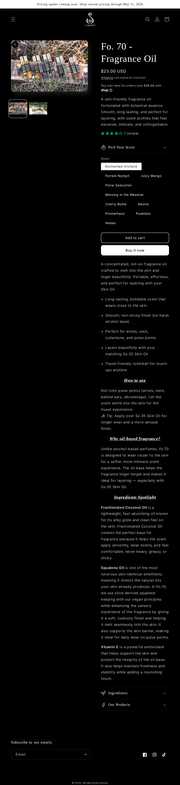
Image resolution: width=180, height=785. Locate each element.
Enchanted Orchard (121, 166)
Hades (110, 223)
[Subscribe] (85, 754)
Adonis (143, 204)
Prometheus (115, 213)
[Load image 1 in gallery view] (18, 109)
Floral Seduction (118, 185)
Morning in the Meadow (124, 194)
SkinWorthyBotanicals (95, 782)
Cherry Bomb (116, 204)
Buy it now (135, 250)
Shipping (107, 77)
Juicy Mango (151, 176)
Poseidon (143, 213)
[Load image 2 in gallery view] (38, 109)
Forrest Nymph (117, 176)
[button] (13, 19)
